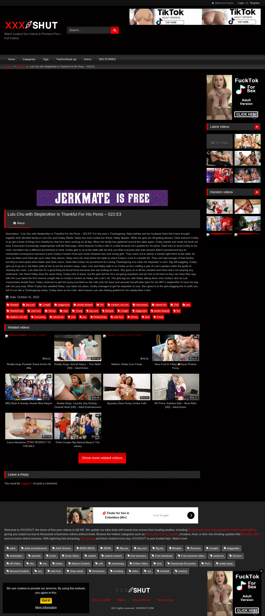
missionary (142, 304)
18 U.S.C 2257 (101, 600)
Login (241, 2)
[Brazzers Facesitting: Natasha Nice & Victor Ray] (220, 206)
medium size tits (120, 304)
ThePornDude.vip (66, 59)
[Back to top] (254, 605)
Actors (87, 59)
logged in (27, 483)
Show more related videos (102, 458)
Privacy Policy (141, 600)
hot (45, 563)
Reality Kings (209, 529)
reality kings (226, 563)
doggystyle (63, 304)
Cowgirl (46, 304)
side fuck (36, 310)
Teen (156, 534)
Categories (29, 59)
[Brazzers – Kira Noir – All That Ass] (248, 206)
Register (255, 2)
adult (12, 548)
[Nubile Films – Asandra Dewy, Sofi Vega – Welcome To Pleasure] (248, 158)
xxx (149, 571)
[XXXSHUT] (31, 25)
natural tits (160, 304)
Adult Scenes (63, 548)
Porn (207, 563)
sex (40, 571)
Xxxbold (164, 571)
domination (16, 555)
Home (11, 59)
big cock (30, 304)
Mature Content (81, 563)
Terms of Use (165, 600)
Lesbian (173, 534)
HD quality (87, 538)
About (20, 223)
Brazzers (194, 529)
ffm (102, 304)
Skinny (52, 310)
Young (79, 310)
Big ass (124, 548)
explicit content (113, 555)
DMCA (121, 600)
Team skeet (76, 571)
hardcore (218, 555)
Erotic (53, 555)
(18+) (163, 534)
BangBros (249, 529)
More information (46, 607)
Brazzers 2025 (250, 534)
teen (65, 310)
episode (36, 555)
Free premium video (192, 555)
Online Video (140, 563)
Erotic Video (72, 555)
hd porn (237, 555)
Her (32, 563)
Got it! (46, 600)
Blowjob (21, 66)
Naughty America (231, 529)
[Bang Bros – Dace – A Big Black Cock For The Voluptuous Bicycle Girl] (248, 223)
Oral (176, 304)
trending (118, 571)
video (135, 571)
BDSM (107, 548)
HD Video (15, 563)
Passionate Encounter (183, 563)
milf (101, 563)
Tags (45, 59)
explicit (92, 555)
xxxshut (182, 571)
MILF (148, 534)
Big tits (159, 548)
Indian (59, 563)
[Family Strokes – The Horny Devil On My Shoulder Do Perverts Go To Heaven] (220, 223)
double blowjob (84, 304)
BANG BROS (87, 548)
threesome (98, 571)
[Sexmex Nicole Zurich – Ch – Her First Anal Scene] (220, 175)
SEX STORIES (107, 59)
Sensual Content (19, 571)
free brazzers (138, 555)
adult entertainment (36, 548)
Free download (163, 555)
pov (188, 304)
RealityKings (16, 310)
